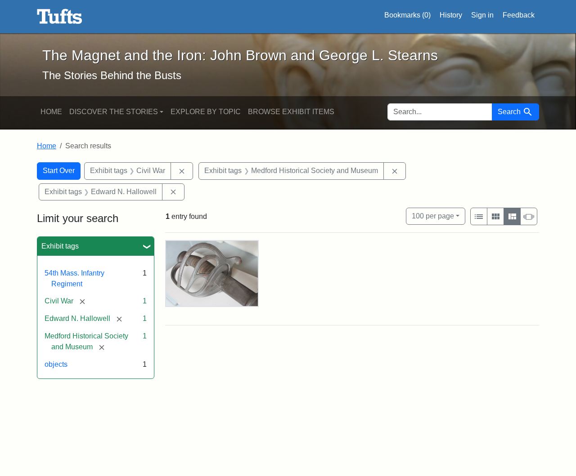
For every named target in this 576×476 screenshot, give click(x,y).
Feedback (519, 15)
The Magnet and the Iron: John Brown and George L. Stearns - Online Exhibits (59, 16)
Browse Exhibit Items (291, 112)
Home (51, 112)
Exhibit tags (60, 246)
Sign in (482, 15)
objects (56, 364)
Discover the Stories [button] (113, 112)
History (451, 15)
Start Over (59, 170)
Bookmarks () (407, 15)
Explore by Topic (206, 112)
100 (433, 216)
